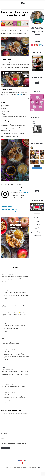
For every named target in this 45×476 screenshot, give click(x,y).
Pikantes (37, 234)
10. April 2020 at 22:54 (8, 321)
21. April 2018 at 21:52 (8, 349)
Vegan (37, 236)
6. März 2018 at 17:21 (6, 369)
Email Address (4, 433)
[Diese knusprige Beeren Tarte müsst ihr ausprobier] (42, 152)
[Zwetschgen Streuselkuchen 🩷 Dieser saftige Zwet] (37, 162)
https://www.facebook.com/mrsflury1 (9, 209)
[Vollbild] (42, 209)
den (10, 371)
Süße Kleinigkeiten (37, 235)
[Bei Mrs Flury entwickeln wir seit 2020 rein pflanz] (42, 162)
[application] (37, 207)
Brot (37, 220)
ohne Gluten (37, 229)
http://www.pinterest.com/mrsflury (8, 211)
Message (2, 417)
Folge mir (37, 41)
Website (2, 438)
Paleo (37, 231)
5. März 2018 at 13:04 (6, 384)
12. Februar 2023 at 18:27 (6, 274)
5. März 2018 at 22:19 (8, 392)
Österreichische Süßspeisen (37, 232)
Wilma (3, 367)
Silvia (3, 308)
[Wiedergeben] (31, 209)
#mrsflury (26, 192)
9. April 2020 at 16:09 (6, 310)
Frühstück (37, 222)
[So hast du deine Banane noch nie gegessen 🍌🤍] (32, 152)
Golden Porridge (19, 94)
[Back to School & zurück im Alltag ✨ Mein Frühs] (42, 157)
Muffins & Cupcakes (37, 227)
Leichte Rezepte (37, 225)
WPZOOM (38, 467)
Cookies (37, 221)
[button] (3, 5)
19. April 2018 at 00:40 (6, 340)
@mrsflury (22, 190)
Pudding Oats (4, 95)
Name (2, 428)
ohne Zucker (37, 228)
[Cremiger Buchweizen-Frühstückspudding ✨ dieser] (32, 157)
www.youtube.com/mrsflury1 (7, 206)
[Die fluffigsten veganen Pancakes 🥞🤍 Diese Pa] (37, 157)
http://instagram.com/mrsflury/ (7, 207)
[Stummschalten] (40, 209)
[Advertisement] (37, 248)
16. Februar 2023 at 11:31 (9, 288)
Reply (13, 274)
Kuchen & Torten (37, 224)
